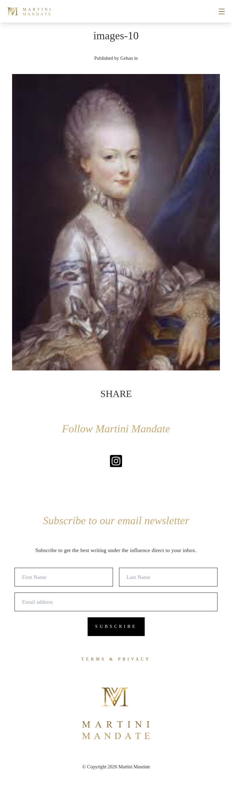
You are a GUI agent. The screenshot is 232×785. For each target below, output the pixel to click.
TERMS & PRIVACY (116, 659)
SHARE (116, 394)
